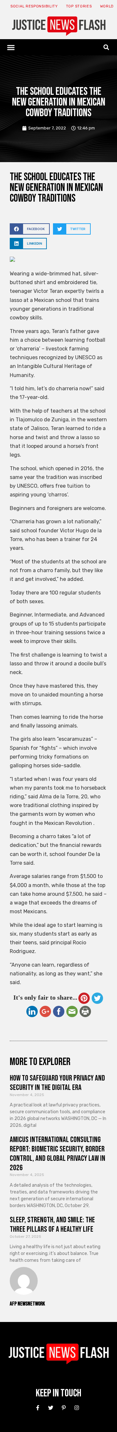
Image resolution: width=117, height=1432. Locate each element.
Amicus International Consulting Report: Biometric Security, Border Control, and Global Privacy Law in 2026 (57, 1153)
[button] (11, 47)
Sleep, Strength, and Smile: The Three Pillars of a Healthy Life (52, 1224)
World (107, 6)
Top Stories (79, 6)
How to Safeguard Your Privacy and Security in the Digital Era (57, 1082)
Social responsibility (34, 6)
